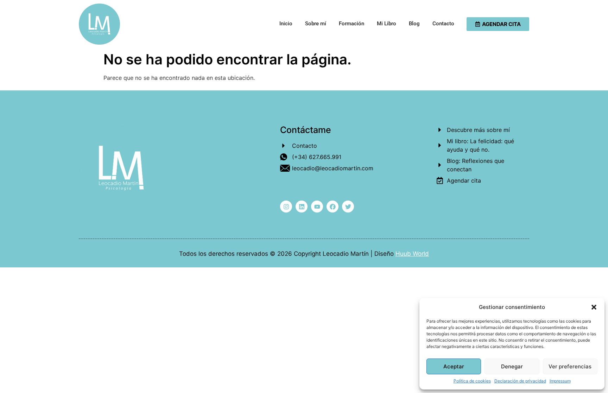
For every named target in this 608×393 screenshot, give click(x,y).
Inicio (285, 23)
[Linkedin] (302, 207)
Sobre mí (315, 23)
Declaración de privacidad (520, 381)
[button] (593, 307)
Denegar (512, 366)
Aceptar (453, 366)
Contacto (443, 23)
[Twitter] (348, 207)
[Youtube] (317, 207)
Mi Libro (386, 23)
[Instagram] (286, 207)
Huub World (412, 253)
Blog (414, 23)
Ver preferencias (570, 366)
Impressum (560, 381)
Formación (351, 23)
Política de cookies (472, 381)
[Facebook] (332, 207)
